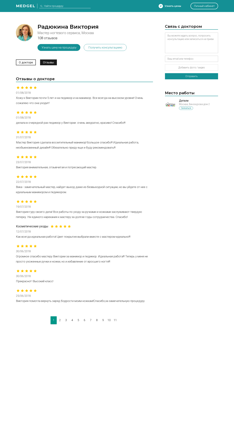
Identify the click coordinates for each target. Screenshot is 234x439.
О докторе (26, 62)
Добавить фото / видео (191, 67)
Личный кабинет (204, 6)
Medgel (25, 6)
